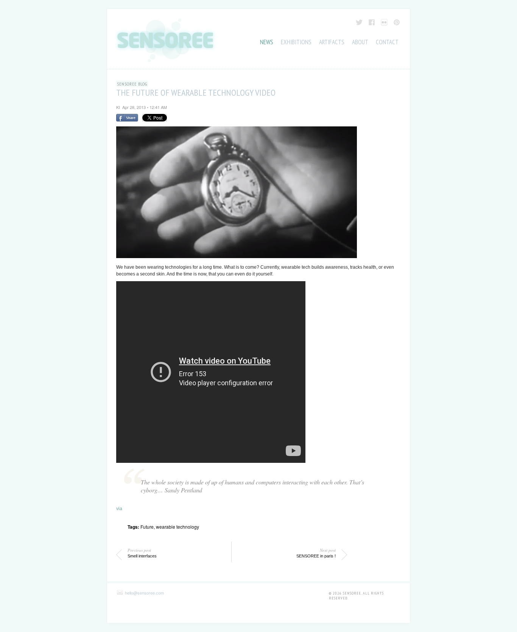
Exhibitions (296, 42)
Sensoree (352, 593)
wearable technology (177, 526)
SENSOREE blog (132, 84)
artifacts (331, 42)
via (119, 508)
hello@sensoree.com (144, 593)
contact (387, 42)
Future (147, 526)
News (266, 42)
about (360, 42)
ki (118, 107)
